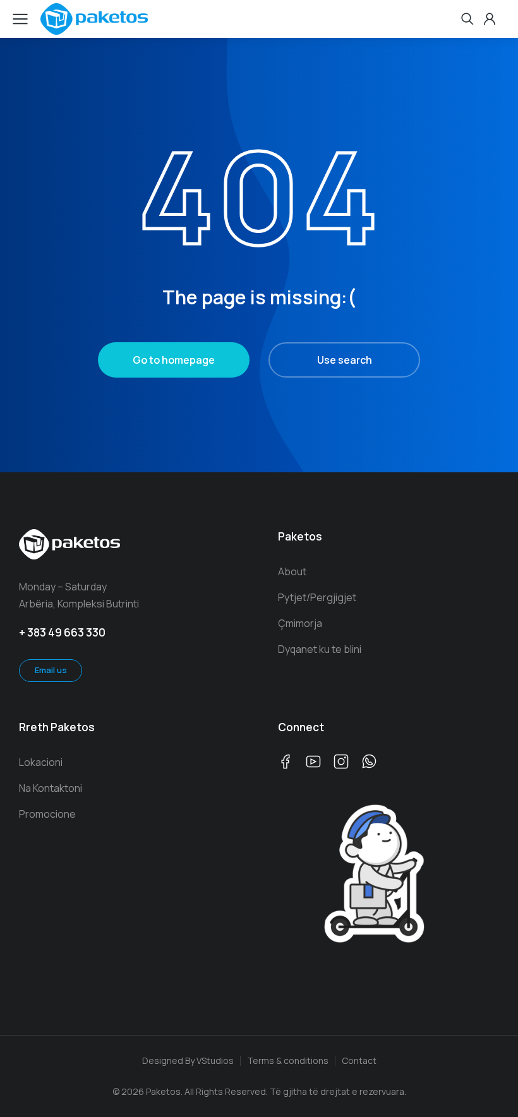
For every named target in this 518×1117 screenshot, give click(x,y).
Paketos (300, 536)
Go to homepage (174, 360)
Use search (344, 360)
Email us (51, 670)
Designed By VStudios (188, 1060)
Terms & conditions (287, 1060)
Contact (359, 1060)
